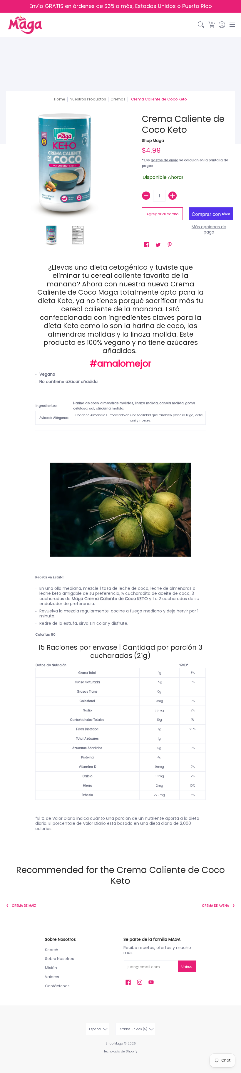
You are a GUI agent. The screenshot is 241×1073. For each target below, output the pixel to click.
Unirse (187, 966)
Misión (51, 967)
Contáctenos (57, 985)
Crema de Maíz (24, 906)
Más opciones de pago (209, 229)
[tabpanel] (120, 553)
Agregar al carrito (162, 213)
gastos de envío (164, 160)
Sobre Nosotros (59, 958)
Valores (52, 976)
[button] (211, 25)
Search (51, 949)
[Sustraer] (146, 196)
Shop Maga (153, 140)
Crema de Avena (215, 906)
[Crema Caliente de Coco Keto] (51, 235)
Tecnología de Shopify (121, 1051)
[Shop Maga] (25, 25)
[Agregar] (172, 196)
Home (59, 99)
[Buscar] (201, 25)
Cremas (118, 99)
